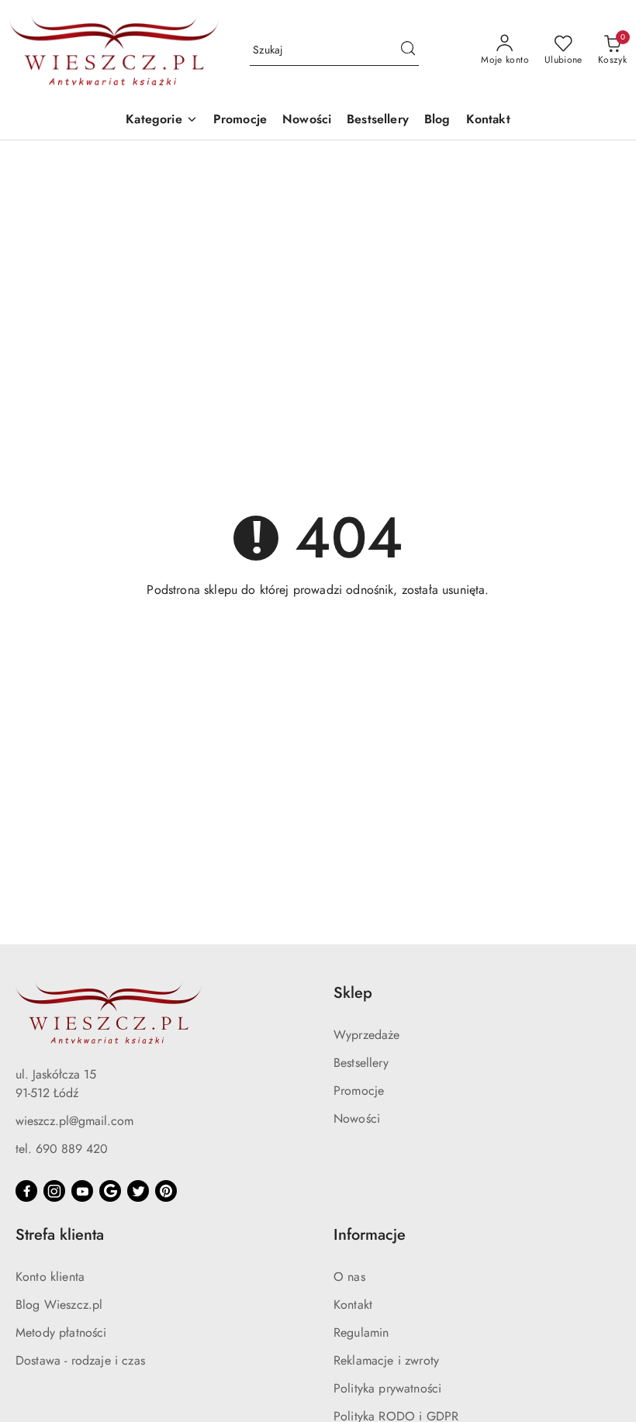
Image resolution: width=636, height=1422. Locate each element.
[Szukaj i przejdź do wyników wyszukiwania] (408, 50)
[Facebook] (26, 1191)
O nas (349, 1277)
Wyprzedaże (367, 1035)
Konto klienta (50, 1277)
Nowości (357, 1118)
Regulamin (361, 1332)
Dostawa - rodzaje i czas (80, 1360)
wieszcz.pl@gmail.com (74, 1121)
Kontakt (353, 1304)
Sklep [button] (353, 993)
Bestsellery (361, 1063)
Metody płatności (61, 1332)
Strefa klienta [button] (60, 1235)
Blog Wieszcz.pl (59, 1304)
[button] (161, 120)
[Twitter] (138, 1191)
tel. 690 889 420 (62, 1149)
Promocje (359, 1090)
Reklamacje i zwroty (386, 1360)
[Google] (110, 1191)
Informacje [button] (370, 1235)
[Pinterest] (166, 1191)
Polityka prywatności (387, 1388)
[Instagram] (54, 1191)
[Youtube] (82, 1191)
